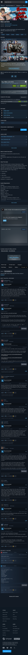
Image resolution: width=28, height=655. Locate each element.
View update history (5, 142)
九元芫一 (5, 480)
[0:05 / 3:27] (14, 48)
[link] (16, 86)
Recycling (15, 618)
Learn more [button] (23, 129)
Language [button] (19, 264)
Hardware (15, 616)
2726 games (6, 305)
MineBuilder (6, 304)
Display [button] (16, 267)
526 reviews (6, 481)
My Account (15, 632)
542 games (6, 281)
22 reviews (6, 377)
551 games (6, 341)
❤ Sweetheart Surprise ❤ (9, 376)
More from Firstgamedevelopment (15, 209)
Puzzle (7, 34)
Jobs (14, 614)
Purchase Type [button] (12, 264)
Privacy (4, 626)
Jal (4, 447)
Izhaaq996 (6, 340)
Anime (12, 34)
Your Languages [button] (7, 271)
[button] (3, 5)
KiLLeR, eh (6, 504)
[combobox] (14, 2)
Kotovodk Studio (8, 23)
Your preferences (12, 250)
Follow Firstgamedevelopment (12, 217)
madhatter (6, 524)
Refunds (4, 635)
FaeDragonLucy (7, 280)
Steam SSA (5, 614)
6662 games (6, 448)
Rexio (5, 399)
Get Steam (15, 626)
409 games (6, 525)
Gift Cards (5, 621)
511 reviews (11, 525)
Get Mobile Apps (7, 651)
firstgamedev (14, 25)
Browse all (23, 97)
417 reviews (12, 448)
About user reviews (4, 250)
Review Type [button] (3, 264)
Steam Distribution (6, 618)
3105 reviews (6, 423)
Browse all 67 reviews (14, 596)
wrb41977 (6, 421)
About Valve (15, 612)
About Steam (5, 612)
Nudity (17, 34)
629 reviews (12, 505)
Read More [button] (24, 328)
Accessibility (5, 628)
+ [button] (25, 34)
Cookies (4, 632)
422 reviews (6, 401)
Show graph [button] (23, 267)
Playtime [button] (10, 267)
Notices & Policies (6, 630)
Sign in (2, 72)
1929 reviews (12, 305)
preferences (18, 99)
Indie (22, 34)
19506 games (6, 505)
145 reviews (11, 341)
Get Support (15, 630)
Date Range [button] (3, 267)
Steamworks (5, 616)
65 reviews (11, 281)
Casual (2, 34)
